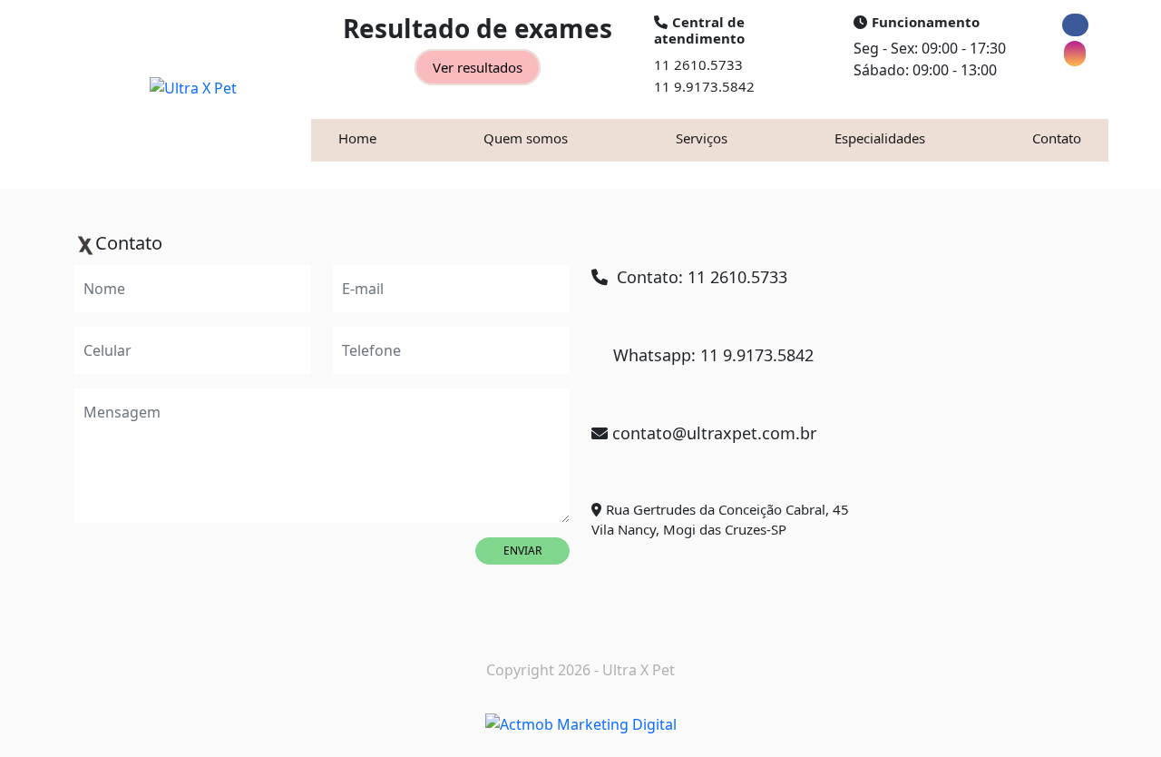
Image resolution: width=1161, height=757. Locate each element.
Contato (1056, 138)
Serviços (701, 138)
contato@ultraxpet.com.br (714, 433)
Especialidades (879, 138)
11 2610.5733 (698, 64)
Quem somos (525, 138)
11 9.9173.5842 (704, 86)
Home (357, 138)
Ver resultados (477, 67)
